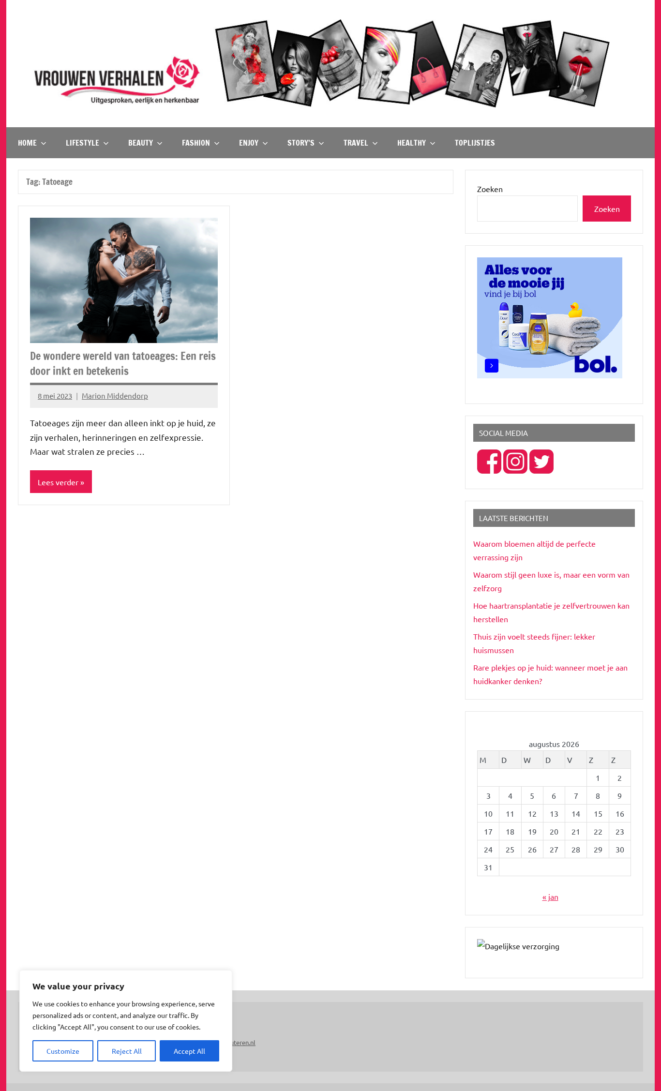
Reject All (127, 1050)
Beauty (140, 142)
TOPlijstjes (475, 142)
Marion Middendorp (115, 395)
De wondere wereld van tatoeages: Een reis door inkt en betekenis (123, 363)
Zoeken (490, 189)
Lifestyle (82, 142)
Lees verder (58, 482)
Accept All (189, 1050)
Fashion (196, 142)
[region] (125, 1021)
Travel (356, 142)
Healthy (411, 142)
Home (27, 142)
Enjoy (248, 142)
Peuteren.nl (239, 1042)
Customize (62, 1050)
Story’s (301, 142)
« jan (550, 896)
